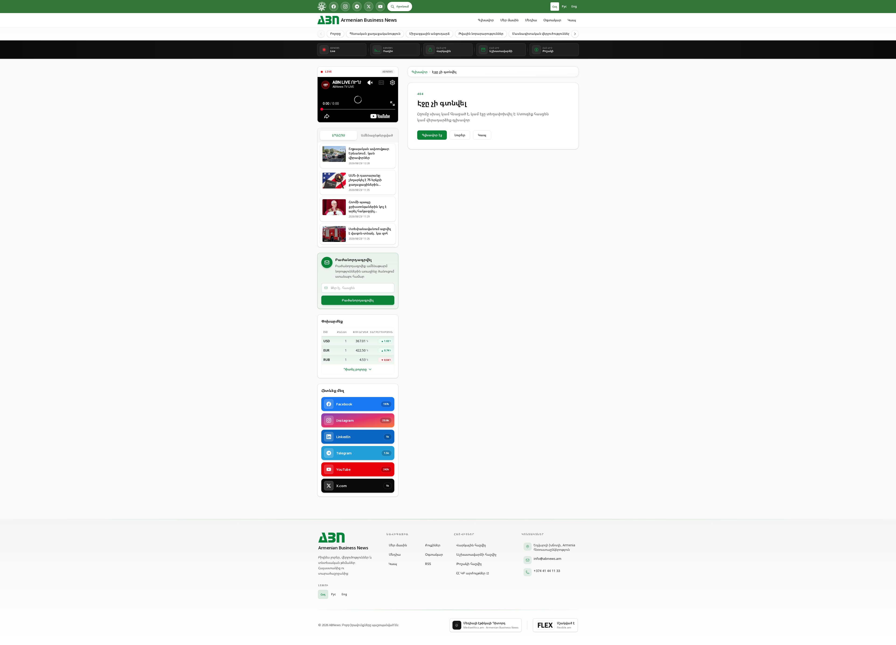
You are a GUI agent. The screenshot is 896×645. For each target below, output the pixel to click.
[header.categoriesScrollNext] (575, 34)
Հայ (554, 6)
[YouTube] (380, 6)
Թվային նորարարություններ (480, 33)
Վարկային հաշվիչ (471, 545)
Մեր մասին (509, 20)
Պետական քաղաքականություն (375, 33)
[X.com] (368, 6)
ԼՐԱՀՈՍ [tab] (338, 135)
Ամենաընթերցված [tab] (377, 135)
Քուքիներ (432, 545)
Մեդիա (531, 20)
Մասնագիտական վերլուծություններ (541, 33)
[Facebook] (333, 6)
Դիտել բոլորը (355, 369)
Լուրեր (460, 135)
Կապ (572, 20)
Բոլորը (335, 33)
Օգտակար (552, 20)
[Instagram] (345, 6)
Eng (574, 6)
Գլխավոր (486, 20)
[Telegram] (357, 6)
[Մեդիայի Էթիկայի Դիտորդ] (322, 6)
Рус (564, 6)
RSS (428, 563)
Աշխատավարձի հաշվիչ (476, 554)
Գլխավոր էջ (432, 135)
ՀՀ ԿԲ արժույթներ (470, 573)
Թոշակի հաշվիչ (469, 563)
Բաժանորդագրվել (358, 300)
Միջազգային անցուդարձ (429, 33)
